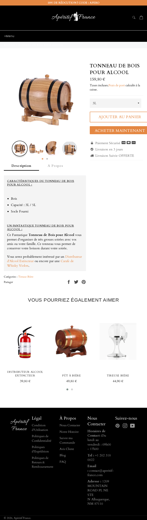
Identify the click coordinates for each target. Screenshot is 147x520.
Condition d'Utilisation (40, 427)
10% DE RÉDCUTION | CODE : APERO (74, 3)
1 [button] (42, 159)
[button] (67, 389)
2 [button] (47, 159)
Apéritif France (22, 518)
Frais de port (117, 85)
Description (21, 166)
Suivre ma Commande (67, 440)
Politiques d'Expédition (40, 449)
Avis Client (67, 449)
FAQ (63, 462)
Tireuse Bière (25, 277)
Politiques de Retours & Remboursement (42, 462)
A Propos (55, 166)
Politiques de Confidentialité (41, 438)
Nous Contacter (70, 425)
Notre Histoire (69, 432)
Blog (63, 455)
